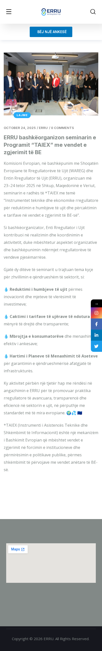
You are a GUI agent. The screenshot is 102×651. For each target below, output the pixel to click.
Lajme (22, 115)
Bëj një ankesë (51, 32)
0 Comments (62, 128)
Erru (43, 128)
